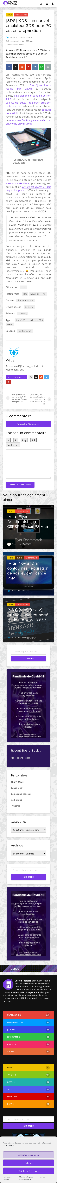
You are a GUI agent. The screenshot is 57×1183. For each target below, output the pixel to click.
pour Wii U (12, 113)
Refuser (28, 1162)
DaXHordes (16, 799)
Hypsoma (15, 805)
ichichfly (29, 307)
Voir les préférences (28, 1170)
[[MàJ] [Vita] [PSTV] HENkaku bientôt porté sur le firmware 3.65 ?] (28, 620)
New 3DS (34, 294)
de (16, 183)
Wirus (12, 37)
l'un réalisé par (28, 87)
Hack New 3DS (36, 320)
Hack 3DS (20, 320)
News (9, 15)
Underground (21, 15)
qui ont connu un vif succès (28, 122)
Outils (19, 558)
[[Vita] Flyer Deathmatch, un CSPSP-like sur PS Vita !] (28, 526)
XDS (23, 287)
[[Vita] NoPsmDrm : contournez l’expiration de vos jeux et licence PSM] (28, 573)
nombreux (15, 120)
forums (10, 183)
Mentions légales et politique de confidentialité (32, 1178)
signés (32, 120)
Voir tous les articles (16, 377)
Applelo (14, 544)
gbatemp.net (25, 331)
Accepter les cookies (28, 1154)
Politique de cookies (7, 1178)
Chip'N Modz (17, 782)
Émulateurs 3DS (25, 300)
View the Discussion (28, 424)
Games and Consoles (21, 794)
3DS (25, 294)
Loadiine (46, 109)
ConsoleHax (16, 788)
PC (44, 294)
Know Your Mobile (35, 162)
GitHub (26, 187)
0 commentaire (14, 41)
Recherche (29, 658)
